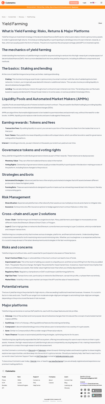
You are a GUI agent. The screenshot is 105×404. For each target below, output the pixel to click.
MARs (19, 380)
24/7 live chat (42, 356)
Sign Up (33, 361)
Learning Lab (68, 385)
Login (84, 2)
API (3, 388)
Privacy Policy (53, 401)
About (51, 380)
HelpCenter (36, 385)
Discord (32, 350)
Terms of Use (59, 401)
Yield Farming (31, 17)
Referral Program (23, 385)
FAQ (34, 383)
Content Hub (12, 17)
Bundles (4, 385)
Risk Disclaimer (46, 401)
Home (3, 17)
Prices (4, 380)
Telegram (42, 350)
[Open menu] (101, 2)
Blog (65, 383)
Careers (51, 383)
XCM (3, 383)
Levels (19, 383)
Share (100, 23)
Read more (75, 7)
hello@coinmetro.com (64, 356)
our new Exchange (56, 361)
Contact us (36, 380)
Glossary (21, 17)
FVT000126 (83, 383)
